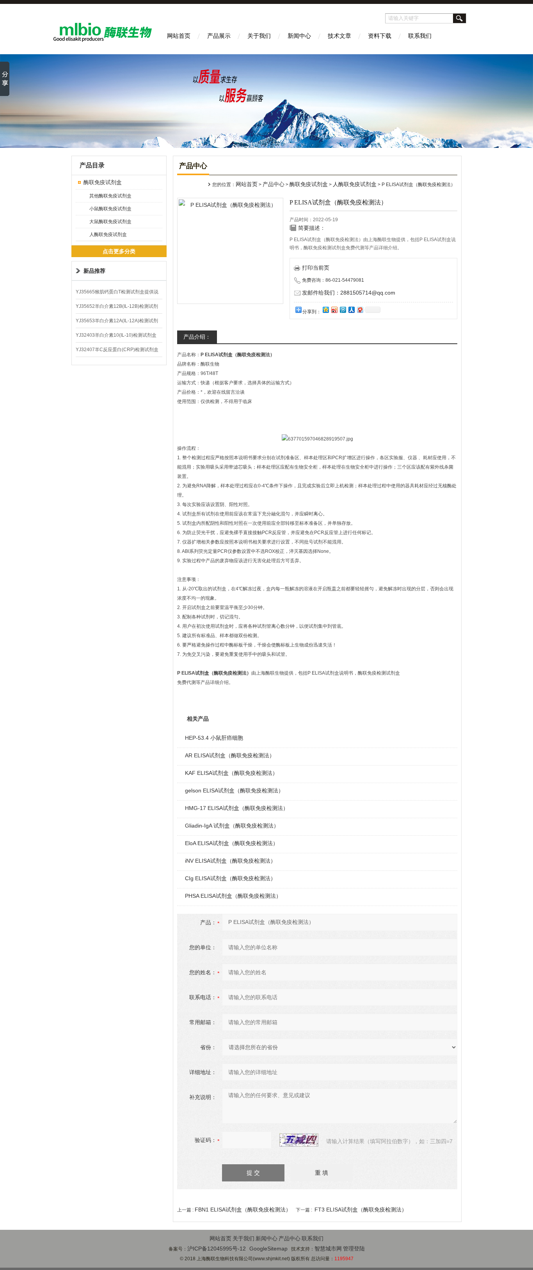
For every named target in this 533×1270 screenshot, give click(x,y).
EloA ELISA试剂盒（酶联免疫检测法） (231, 843)
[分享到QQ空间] (325, 309)
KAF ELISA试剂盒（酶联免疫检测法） (231, 773)
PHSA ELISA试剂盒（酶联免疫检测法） (233, 896)
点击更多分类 (119, 251)
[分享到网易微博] (359, 309)
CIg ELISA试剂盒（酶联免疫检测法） (230, 878)
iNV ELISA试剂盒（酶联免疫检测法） (230, 861)
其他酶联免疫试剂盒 (110, 196)
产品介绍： (197, 337)
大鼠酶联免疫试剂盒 (110, 221)
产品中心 (273, 184)
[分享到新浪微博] (334, 309)
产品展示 (219, 35)
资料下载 (379, 35)
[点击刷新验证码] (298, 1140)
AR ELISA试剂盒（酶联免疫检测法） (230, 755)
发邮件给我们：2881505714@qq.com (348, 293)
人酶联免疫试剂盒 (108, 234)
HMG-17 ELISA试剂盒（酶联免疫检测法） (236, 808)
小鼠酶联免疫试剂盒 (110, 208)
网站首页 (178, 35)
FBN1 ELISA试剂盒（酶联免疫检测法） (243, 1209)
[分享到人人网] (351, 309)
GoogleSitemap (268, 1248)
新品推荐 (94, 271)
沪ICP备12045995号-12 (216, 1248)
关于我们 (259, 35)
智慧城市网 (328, 1248)
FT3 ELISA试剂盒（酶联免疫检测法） (360, 1209)
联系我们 (420, 35)
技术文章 (339, 35)
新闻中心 (299, 35)
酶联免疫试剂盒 (103, 182)
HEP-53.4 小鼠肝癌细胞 (214, 738)
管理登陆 (354, 1248)
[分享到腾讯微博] (342, 309)
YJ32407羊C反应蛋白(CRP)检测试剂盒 (117, 349)
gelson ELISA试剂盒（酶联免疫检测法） (234, 790)
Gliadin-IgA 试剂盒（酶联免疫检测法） (232, 825)
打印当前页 (315, 268)
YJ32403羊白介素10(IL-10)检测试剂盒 (116, 335)
